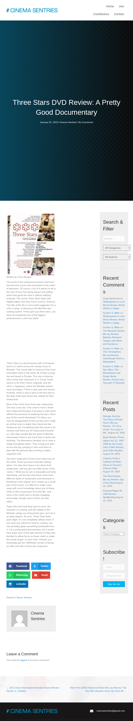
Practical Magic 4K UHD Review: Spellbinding (112, 494)
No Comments (85, 122)
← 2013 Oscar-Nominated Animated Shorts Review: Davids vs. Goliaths (33, 689)
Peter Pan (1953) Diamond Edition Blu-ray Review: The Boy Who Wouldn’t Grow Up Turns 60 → (98, 689)
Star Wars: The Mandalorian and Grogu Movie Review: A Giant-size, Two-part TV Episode (114, 376)
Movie (20, 597)
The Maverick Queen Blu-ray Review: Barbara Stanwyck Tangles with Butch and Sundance (114, 337)
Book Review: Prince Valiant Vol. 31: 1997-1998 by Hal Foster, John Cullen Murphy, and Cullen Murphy (114, 444)
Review (28, 597)
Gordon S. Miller (111, 313)
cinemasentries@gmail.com (111, 710)
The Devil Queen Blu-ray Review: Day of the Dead (113, 479)
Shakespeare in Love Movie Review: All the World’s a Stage (114, 305)
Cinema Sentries (68, 122)
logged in (24, 660)
